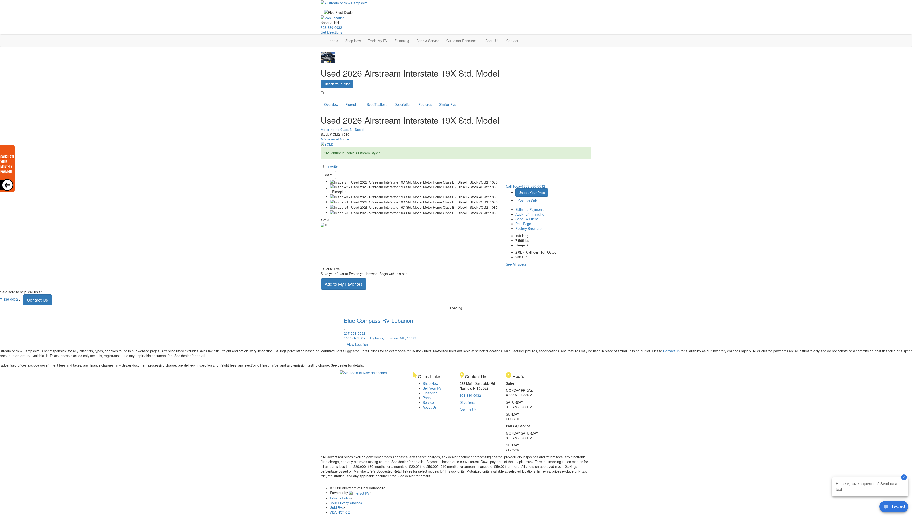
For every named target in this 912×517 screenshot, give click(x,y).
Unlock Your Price (337, 84)
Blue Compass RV (378, 320)
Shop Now (353, 40)
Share (328, 175)
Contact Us (37, 300)
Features (425, 104)
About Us (492, 40)
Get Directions (331, 32)
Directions (467, 402)
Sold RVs (337, 507)
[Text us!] (894, 507)
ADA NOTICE (340, 512)
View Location (357, 344)
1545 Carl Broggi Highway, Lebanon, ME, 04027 (380, 338)
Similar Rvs (447, 104)
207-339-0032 (354, 333)
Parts (427, 397)
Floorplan (352, 104)
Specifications (377, 104)
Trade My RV (377, 40)
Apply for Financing (529, 214)
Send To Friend (527, 219)
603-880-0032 (331, 27)
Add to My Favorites (343, 284)
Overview (331, 104)
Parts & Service (427, 40)
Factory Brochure (528, 228)
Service (428, 402)
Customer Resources (462, 40)
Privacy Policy (340, 498)
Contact (512, 40)
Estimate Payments (529, 209)
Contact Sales (528, 200)
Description (402, 104)
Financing (401, 40)
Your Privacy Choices (346, 502)
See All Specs (516, 264)
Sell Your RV (432, 388)
